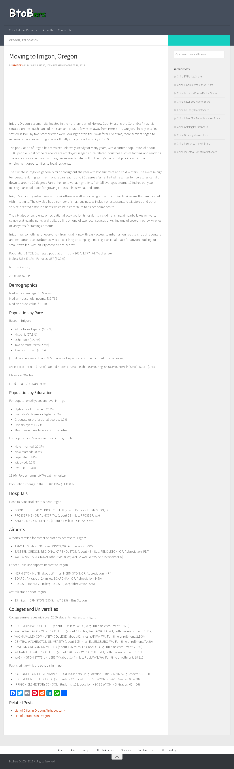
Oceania (126, 750)
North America (105, 750)
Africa (61, 750)
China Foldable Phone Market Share (197, 93)
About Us (47, 30)
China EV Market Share (189, 76)
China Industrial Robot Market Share (197, 152)
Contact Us (64, 30)
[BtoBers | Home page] (27, 12)
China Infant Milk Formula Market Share (198, 118)
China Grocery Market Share (192, 135)
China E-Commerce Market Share (195, 85)
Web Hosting (169, 750)
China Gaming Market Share (192, 127)
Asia (73, 750)
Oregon (14, 40)
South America (146, 750)
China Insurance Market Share (193, 143)
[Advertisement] (86, 95)
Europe (86, 750)
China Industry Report (22, 30)
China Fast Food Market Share (193, 101)
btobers (17, 65)
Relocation (30, 40)
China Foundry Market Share (193, 110)
